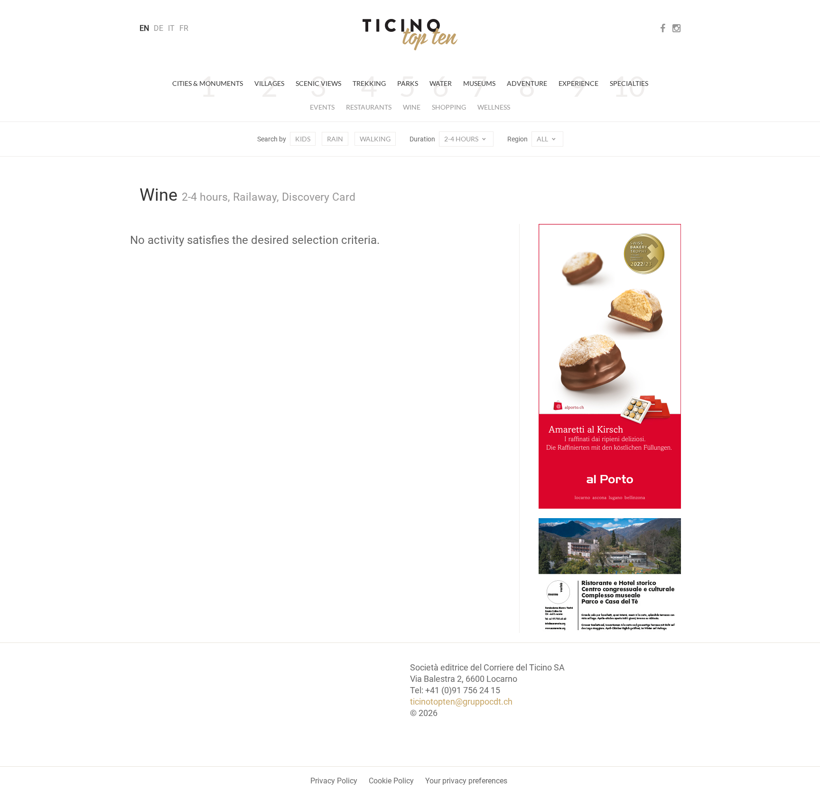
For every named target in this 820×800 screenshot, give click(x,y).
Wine (411, 107)
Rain (335, 139)
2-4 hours (462, 139)
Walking (375, 139)
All (543, 139)
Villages (269, 83)
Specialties (629, 83)
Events (322, 107)
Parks (407, 83)
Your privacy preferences (466, 780)
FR (183, 28)
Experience (578, 83)
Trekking (369, 83)
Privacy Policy (333, 780)
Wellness (493, 107)
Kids (302, 139)
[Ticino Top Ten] (410, 34)
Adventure (527, 83)
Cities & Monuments (207, 83)
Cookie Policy (391, 780)
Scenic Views (318, 83)
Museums (479, 83)
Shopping (449, 107)
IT (171, 28)
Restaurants (368, 107)
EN (144, 28)
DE (158, 28)
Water (440, 83)
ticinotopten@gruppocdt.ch (461, 702)
